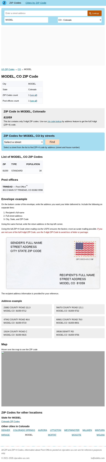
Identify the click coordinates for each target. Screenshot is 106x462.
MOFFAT (52, 435)
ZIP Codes (15, 3)
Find (52, 142)
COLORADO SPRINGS (24, 430)
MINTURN (100, 430)
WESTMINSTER (72, 430)
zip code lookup (54, 121)
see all (33, 95)
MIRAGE (5, 435)
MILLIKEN (87, 430)
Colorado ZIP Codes (10, 421)
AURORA (42, 430)
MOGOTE (76, 435)
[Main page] (4, 3)
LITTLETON (55, 430)
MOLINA (101, 435)
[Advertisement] (53, 46)
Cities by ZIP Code (36, 3)
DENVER (5, 430)
